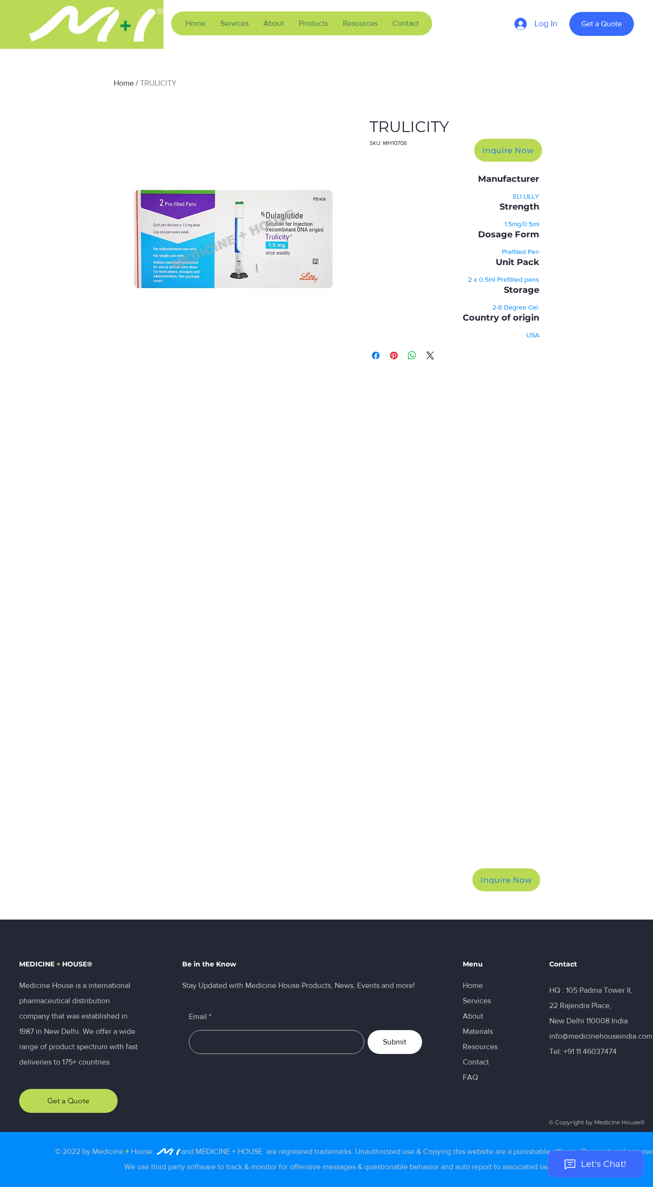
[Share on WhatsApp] (412, 355)
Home (124, 83)
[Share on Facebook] (375, 355)
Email (198, 1017)
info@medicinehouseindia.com (601, 1036)
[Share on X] (430, 355)
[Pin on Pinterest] (394, 355)
